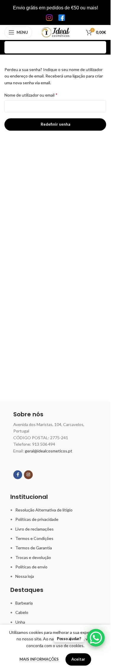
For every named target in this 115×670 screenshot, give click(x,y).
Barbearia (24, 602)
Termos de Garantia (33, 547)
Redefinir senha (55, 124)
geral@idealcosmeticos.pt (48, 450)
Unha (20, 622)
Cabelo (21, 612)
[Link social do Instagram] (28, 474)
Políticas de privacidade (36, 519)
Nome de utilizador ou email (31, 94)
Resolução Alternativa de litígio (44, 509)
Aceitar (78, 659)
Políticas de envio (31, 566)
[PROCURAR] (100, 47)
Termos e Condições (34, 538)
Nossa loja (24, 576)
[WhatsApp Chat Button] (96, 638)
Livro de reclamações (34, 528)
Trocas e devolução (33, 557)
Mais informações (39, 659)
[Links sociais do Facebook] (17, 474)
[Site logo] (55, 31)
